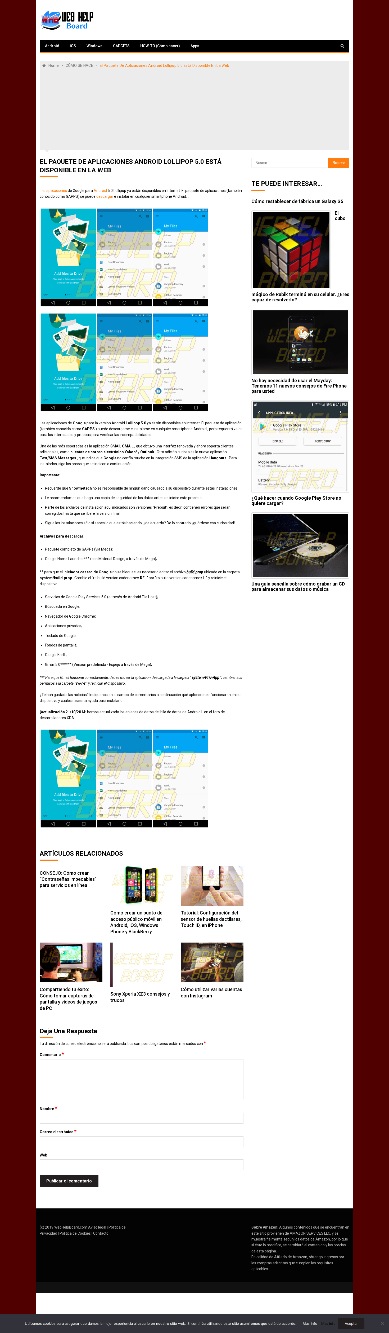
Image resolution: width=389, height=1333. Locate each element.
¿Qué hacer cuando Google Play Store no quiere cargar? (296, 500)
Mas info (310, 1323)
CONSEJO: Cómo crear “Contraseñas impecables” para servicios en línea (68, 879)
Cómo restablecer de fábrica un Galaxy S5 (297, 201)
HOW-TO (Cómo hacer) (160, 46)
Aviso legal (97, 1227)
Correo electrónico (58, 1131)
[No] (382, 1323)
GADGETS (121, 46)
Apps (195, 46)
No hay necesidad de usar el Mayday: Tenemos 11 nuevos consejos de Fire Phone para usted (299, 386)
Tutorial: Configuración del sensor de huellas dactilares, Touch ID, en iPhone (211, 919)
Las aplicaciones (53, 190)
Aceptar (351, 1323)
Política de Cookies (75, 1233)
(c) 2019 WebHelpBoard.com (63, 1227)
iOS (73, 46)
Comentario (52, 1054)
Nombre (48, 1108)
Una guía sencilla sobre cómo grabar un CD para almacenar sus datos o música (298, 586)
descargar (104, 196)
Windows (94, 46)
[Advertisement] (194, 108)
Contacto (100, 1233)
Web (43, 1155)
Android (52, 46)
